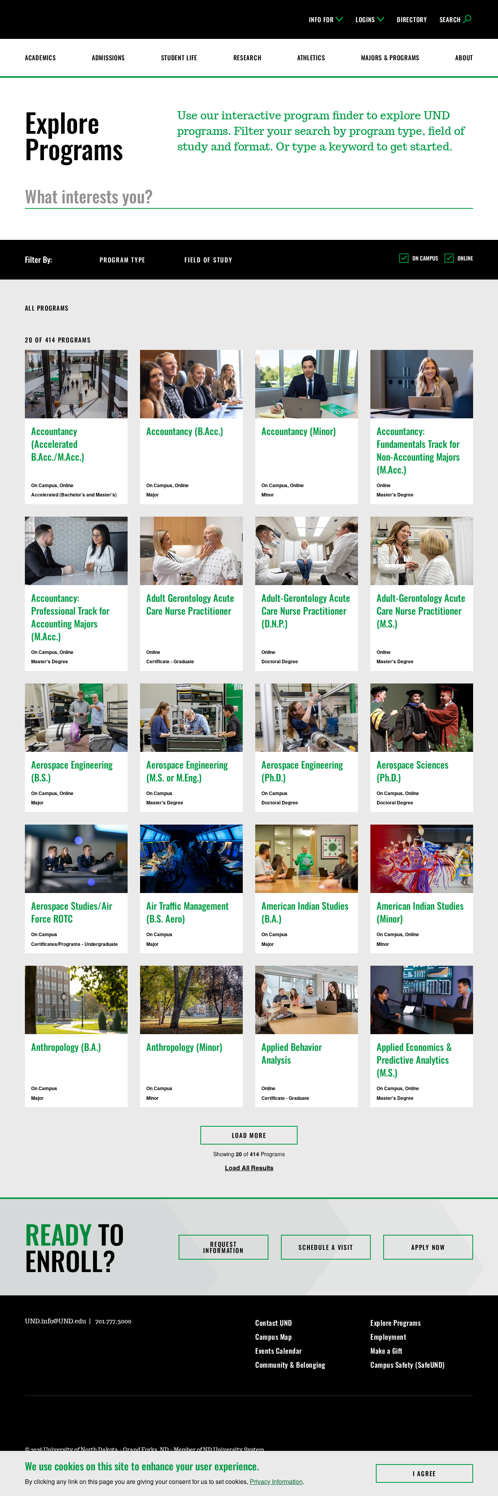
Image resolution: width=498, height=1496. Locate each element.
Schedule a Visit (325, 1247)
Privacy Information (276, 1481)
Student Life (179, 57)
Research (247, 57)
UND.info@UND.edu (55, 1321)
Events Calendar (278, 1351)
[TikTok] (105, 1343)
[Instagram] (30, 1343)
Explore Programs (395, 1323)
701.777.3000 (113, 1321)
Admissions (108, 57)
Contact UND (273, 1323)
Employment (388, 1337)
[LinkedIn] (67, 1343)
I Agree (443, 1473)
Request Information (223, 1247)
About (464, 57)
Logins (365, 19)
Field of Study (208, 259)
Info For (321, 19)
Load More (249, 1135)
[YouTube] (86, 1343)
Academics (40, 57)
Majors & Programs (390, 57)
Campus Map (273, 1337)
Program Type (123, 259)
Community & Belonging (290, 1365)
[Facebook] (49, 1343)
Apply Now (428, 1247)
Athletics (311, 57)
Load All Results (249, 1167)
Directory (412, 19)
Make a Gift (386, 1351)
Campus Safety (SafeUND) (407, 1365)
